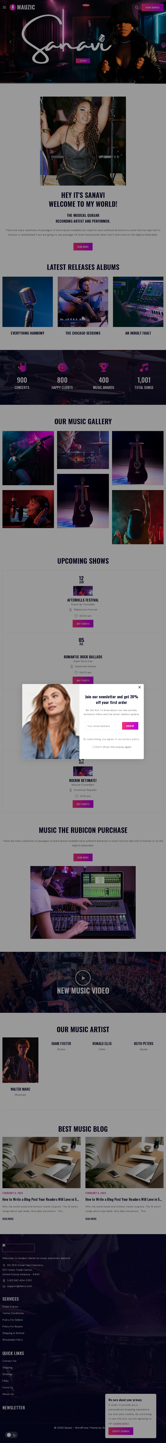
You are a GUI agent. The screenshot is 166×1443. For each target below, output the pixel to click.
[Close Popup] (139, 687)
